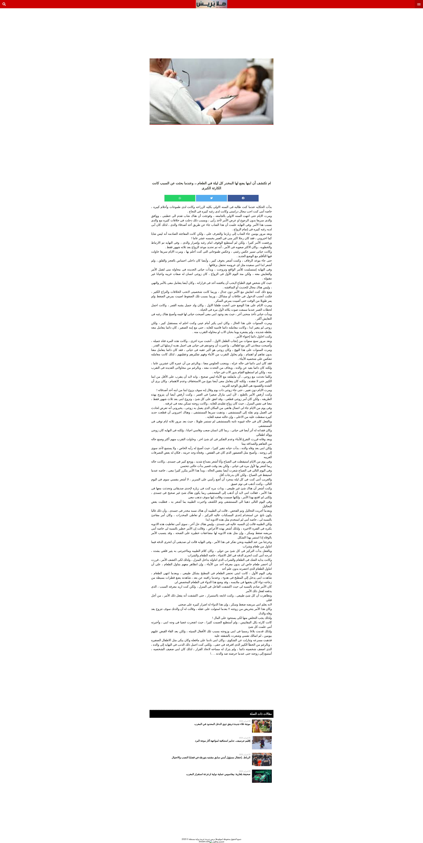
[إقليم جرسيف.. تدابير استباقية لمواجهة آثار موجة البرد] (211, 742)
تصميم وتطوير (218, 841)
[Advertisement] (398, 33)
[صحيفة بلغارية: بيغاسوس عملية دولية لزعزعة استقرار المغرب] (211, 776)
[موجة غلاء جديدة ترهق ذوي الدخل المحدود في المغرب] (211, 726)
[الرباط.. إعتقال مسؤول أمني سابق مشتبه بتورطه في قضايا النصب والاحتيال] (211, 759)
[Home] (211, 4)
